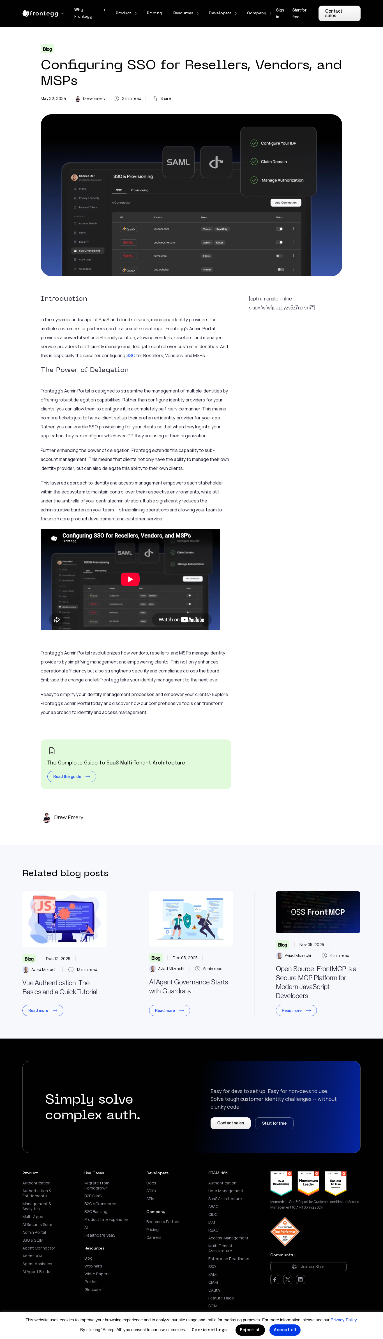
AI (86, 1227)
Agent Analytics (37, 1263)
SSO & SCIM (32, 1240)
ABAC (213, 1206)
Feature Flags (221, 1298)
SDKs (151, 1190)
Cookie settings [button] (209, 1330)
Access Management (228, 1238)
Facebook (274, 1279)
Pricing (152, 1229)
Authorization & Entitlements (36, 1193)
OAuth (214, 1290)
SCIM (213, 1305)
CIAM (213, 1282)
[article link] (64, 919)
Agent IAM (32, 1255)
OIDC (213, 1214)
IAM (211, 1222)
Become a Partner (163, 1221)
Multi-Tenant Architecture (220, 1248)
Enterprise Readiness (228, 1258)
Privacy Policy (344, 1319)
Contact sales (333, 13)
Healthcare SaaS (99, 1235)
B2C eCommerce (100, 1203)
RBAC (213, 1230)
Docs (151, 1183)
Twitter (287, 1279)
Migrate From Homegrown (96, 1185)
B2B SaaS (92, 1195)
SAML (213, 1274)
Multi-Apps (32, 1216)
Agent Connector (38, 1248)
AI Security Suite (37, 1224)
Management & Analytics (36, 1206)
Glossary (92, 1289)
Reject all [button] (250, 1330)
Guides (91, 1281)
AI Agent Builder (37, 1271)
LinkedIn (300, 1279)
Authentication (36, 1183)
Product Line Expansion (106, 1219)
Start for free (299, 13)
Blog (47, 49)
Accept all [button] (285, 1330)
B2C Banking (95, 1211)
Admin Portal (34, 1232)
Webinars (93, 1266)
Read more (38, 1010)
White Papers (97, 1273)
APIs (150, 1198)
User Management (225, 1190)
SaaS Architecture (225, 1198)
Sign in (280, 13)
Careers (154, 1237)
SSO (130, 355)
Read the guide (67, 776)
